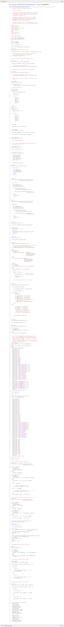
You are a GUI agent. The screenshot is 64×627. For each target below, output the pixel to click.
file (28, 6)
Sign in (62, 1)
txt (60, 625)
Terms (11, 625)
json (62, 625)
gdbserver (39, 4)
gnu (10, 4)
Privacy (8, 625)
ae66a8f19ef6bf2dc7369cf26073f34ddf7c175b (26, 4)
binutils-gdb (13, 4)
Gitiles (6, 625)
